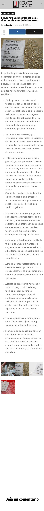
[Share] (17, 31)
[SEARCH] (42, 4)
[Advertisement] (22, 421)
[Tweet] (34, 31)
